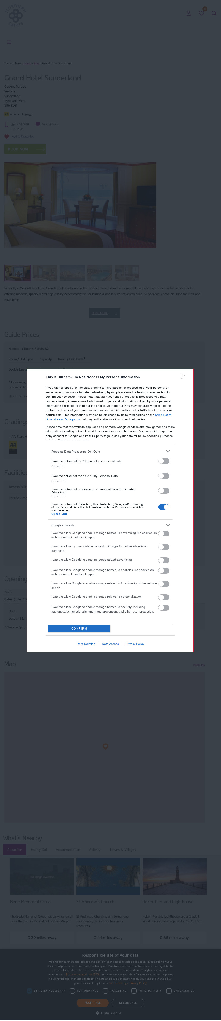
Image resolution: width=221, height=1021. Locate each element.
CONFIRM (79, 628)
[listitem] (110, 451)
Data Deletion (86, 643)
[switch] (163, 461)
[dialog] (110, 510)
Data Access (110, 643)
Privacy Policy (134, 643)
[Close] (185, 377)
